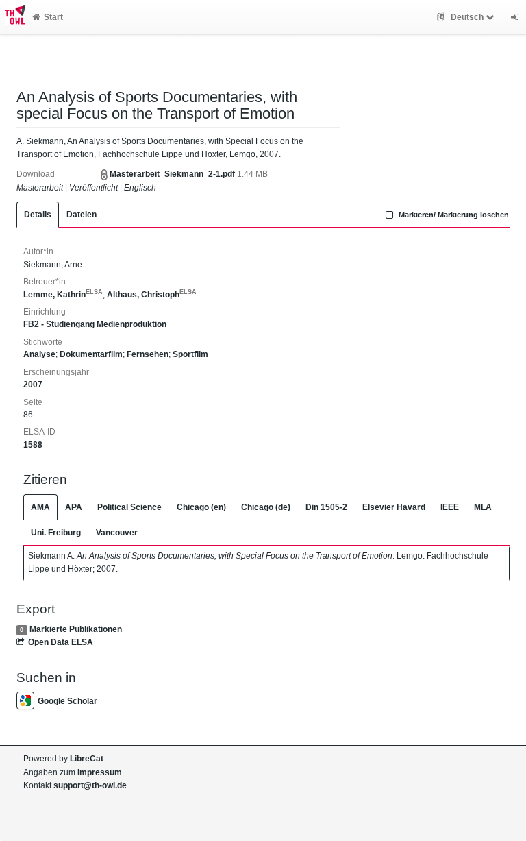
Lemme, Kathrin (63, 295)
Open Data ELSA (60, 642)
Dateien (81, 214)
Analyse (39, 354)
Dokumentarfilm (91, 354)
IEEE (449, 507)
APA (73, 507)
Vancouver (117, 532)
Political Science (129, 507)
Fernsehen (147, 354)
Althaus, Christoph (152, 295)
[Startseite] (12, 17)
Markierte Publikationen (75, 629)
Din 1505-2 (326, 507)
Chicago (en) (201, 507)
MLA (483, 507)
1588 (32, 445)
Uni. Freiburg (56, 532)
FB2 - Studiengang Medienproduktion (94, 324)
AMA (40, 507)
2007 (32, 384)
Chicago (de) (265, 507)
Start (53, 17)
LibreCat (86, 759)
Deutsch (467, 17)
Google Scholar (67, 701)
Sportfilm (190, 354)
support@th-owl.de (90, 785)
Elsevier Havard (393, 507)
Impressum (99, 772)
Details (37, 214)
